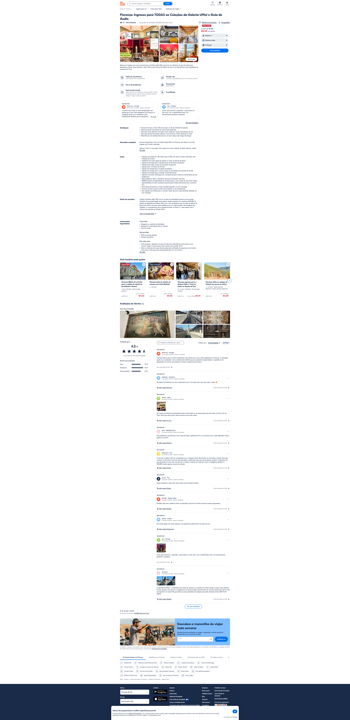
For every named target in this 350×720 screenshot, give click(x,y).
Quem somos (206, 690)
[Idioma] (219, 2)
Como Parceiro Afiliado (221, 698)
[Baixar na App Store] (160, 699)
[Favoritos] (212, 2)
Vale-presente (206, 702)
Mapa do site (173, 708)
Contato (172, 690)
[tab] (133, 657)
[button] (128, 22)
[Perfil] (227, 2)
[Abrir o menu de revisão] (228, 353)
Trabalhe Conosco (207, 693)
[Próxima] (230, 280)
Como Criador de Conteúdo (219, 694)
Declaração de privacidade (159, 649)
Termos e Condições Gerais (177, 702)
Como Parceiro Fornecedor (222, 690)
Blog (203, 696)
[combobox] (145, 4)
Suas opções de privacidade (177, 699)
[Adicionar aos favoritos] (143, 264)
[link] (133, 280)
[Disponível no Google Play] (160, 692)
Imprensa (204, 699)
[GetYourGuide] (122, 4)
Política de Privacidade (176, 696)
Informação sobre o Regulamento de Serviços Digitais (185, 705)
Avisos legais (173, 693)
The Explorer (205, 705)
